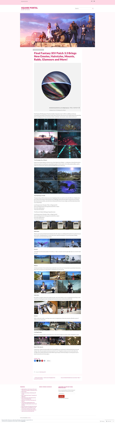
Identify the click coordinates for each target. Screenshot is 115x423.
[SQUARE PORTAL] (57, 30)
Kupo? (22, 3)
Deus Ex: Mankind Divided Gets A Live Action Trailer (70, 377)
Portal (29, 417)
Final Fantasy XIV (38, 49)
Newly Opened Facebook (45, 386)
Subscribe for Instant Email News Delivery (65, 387)
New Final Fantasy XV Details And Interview (29, 406)
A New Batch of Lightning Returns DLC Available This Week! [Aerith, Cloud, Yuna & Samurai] (29, 404)
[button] (45, 125)
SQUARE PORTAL (29, 8)
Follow (61, 396)
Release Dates (24, 1)
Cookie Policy (23, 421)
